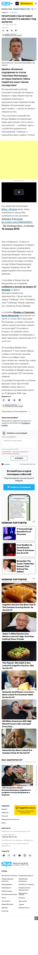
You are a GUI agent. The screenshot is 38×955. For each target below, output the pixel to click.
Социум (21, 894)
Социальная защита (26, 875)
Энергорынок (6, 888)
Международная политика (7, 880)
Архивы (4, 809)
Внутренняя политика (10, 875)
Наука (4, 898)
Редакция (5, 812)
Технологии (6, 901)
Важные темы (7, 9)
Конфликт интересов (26, 884)
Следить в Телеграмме (20, 487)
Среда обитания (7, 904)
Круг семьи (23, 901)
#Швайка (6, 218)
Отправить (19, 458)
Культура (5, 911)
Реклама (5, 816)
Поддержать (27, 3)
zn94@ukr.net (28, 840)
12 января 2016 (10, 228)
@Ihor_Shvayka (9, 209)
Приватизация (7, 891)
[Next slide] (34, 9)
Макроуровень (7, 884)
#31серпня (17, 218)
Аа (17, 3)
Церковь (5, 908)
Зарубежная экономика (23, 880)
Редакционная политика (10, 819)
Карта (4, 823)
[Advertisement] (19, 159)
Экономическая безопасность (24, 889)
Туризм (21, 904)
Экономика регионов (9, 894)
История (22, 898)
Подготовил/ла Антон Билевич (14, 411)
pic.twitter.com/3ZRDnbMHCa (17, 222)
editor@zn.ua (6, 846)
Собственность (24, 908)
